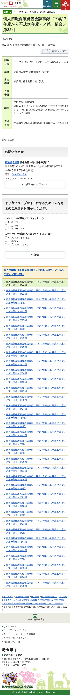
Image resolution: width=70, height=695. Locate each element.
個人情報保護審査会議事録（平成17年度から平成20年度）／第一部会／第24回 (36, 407)
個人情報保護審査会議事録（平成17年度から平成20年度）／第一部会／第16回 (36, 354)
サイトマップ (10, 626)
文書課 (16, 162)
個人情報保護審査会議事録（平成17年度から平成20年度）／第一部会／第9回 (36, 531)
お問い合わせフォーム (36, 184)
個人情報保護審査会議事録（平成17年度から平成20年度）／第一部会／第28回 (36, 584)
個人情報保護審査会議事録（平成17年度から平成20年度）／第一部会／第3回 (36, 451)
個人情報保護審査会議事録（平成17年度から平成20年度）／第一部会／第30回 (36, 460)
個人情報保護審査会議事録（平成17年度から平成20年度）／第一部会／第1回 (36, 443)
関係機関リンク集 (12, 641)
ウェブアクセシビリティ (15, 630)
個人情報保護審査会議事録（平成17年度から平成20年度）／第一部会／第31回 (36, 469)
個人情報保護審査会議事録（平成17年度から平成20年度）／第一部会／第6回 (36, 487)
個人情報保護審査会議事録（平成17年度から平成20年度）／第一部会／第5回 (36, 425)
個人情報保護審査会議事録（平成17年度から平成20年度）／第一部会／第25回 (36, 478)
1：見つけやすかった (19, 237)
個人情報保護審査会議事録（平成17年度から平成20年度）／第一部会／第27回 (36, 363)
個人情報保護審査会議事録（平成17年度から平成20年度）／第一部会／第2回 (36, 328)
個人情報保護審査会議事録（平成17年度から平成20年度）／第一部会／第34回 (36, 372)
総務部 (8, 162)
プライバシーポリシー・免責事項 (19, 634)
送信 (36, 254)
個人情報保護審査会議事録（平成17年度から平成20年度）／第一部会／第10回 (36, 345)
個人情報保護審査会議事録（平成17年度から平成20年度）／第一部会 (32, 603)
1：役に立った (15, 222)
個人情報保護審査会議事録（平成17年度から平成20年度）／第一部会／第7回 (36, 301)
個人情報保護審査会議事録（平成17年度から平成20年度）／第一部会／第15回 (36, 319)
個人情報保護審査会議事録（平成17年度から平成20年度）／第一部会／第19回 (36, 549)
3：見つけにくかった (19, 244)
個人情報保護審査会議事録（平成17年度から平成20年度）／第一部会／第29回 (36, 389)
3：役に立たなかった (19, 229)
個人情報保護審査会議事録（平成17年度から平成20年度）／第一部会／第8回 (36, 558)
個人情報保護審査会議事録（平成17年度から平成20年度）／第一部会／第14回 (36, 575)
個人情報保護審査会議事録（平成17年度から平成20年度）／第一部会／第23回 (36, 522)
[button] (47, 4)
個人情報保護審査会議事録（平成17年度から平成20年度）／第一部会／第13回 (36, 381)
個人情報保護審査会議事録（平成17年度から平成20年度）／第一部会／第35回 (36, 567)
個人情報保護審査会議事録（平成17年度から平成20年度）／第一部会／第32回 (36, 283)
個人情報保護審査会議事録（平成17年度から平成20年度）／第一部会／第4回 (36, 513)
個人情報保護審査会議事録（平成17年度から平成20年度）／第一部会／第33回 (36, 540)
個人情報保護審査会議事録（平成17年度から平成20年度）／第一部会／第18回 (36, 504)
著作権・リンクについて (15, 638)
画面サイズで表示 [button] (59, 51)
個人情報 (35, 597)
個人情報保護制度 (49, 597)
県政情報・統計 (22, 597)
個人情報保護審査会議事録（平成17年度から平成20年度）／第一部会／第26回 (36, 336)
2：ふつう (13, 225)
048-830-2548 (19, 174)
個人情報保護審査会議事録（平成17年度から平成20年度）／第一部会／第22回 (36, 292)
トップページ (7, 597)
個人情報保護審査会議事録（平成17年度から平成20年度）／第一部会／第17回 (36, 434)
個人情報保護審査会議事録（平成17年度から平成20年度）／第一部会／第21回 (36, 496)
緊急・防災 (65, 6)
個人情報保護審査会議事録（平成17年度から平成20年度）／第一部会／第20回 (36, 398)
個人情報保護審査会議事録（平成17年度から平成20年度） (39, 600)
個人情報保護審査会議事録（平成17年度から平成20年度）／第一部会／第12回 (36, 310)
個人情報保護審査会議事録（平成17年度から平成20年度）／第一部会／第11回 (36, 416)
